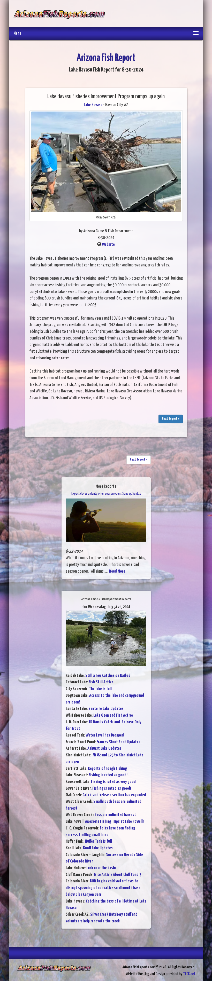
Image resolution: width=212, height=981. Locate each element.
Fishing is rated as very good (113, 782)
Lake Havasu (93, 105)
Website (108, 244)
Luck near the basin (101, 868)
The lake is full (100, 689)
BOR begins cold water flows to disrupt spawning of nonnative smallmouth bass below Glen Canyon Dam (103, 888)
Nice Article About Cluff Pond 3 (117, 875)
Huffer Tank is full (98, 841)
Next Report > (170, 419)
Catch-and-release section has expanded (114, 795)
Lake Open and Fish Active (113, 715)
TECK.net (189, 974)
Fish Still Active (101, 682)
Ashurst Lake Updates (104, 748)
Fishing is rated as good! (108, 775)
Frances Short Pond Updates (118, 742)
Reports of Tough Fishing (107, 768)
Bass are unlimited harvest (115, 815)
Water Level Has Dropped (105, 735)
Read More (117, 571)
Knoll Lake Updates (98, 848)
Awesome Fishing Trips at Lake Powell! (114, 821)
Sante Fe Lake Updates (106, 709)
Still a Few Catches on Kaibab (107, 676)
